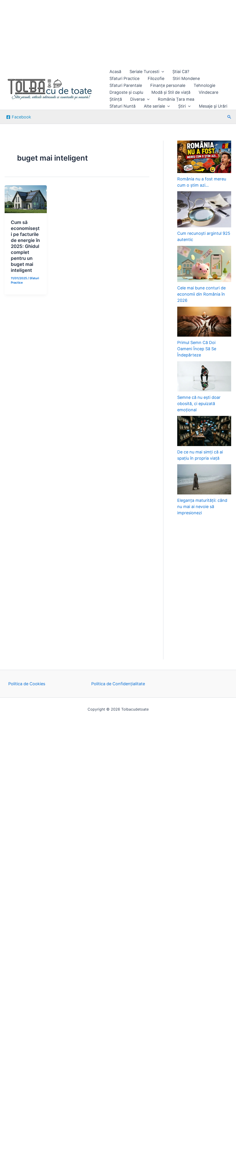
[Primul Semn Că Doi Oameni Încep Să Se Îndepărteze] (204, 322)
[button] (161, 71)
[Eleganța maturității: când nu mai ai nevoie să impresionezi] (204, 479)
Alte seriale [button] (154, 106)
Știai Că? (180, 71)
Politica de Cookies (26, 683)
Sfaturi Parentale (125, 85)
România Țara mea (176, 99)
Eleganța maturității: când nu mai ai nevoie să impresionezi (202, 506)
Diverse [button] (137, 99)
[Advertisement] (118, 34)
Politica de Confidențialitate (118, 683)
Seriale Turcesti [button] (144, 71)
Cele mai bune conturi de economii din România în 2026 (201, 294)
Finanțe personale (167, 85)
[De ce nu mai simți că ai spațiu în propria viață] (204, 431)
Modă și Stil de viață (170, 92)
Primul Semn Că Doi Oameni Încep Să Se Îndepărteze (196, 348)
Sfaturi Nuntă (122, 106)
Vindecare (208, 92)
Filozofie (156, 78)
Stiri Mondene (186, 78)
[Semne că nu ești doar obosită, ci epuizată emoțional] (204, 376)
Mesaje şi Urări (213, 106)
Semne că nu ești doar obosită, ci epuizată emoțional (199, 403)
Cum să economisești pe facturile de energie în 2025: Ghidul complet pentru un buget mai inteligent (25, 246)
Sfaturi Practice (124, 78)
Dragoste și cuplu (126, 92)
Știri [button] (182, 106)
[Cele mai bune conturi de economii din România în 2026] (204, 264)
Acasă (115, 71)
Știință (115, 99)
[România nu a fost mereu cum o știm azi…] (204, 157)
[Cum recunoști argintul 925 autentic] (204, 209)
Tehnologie (204, 85)
